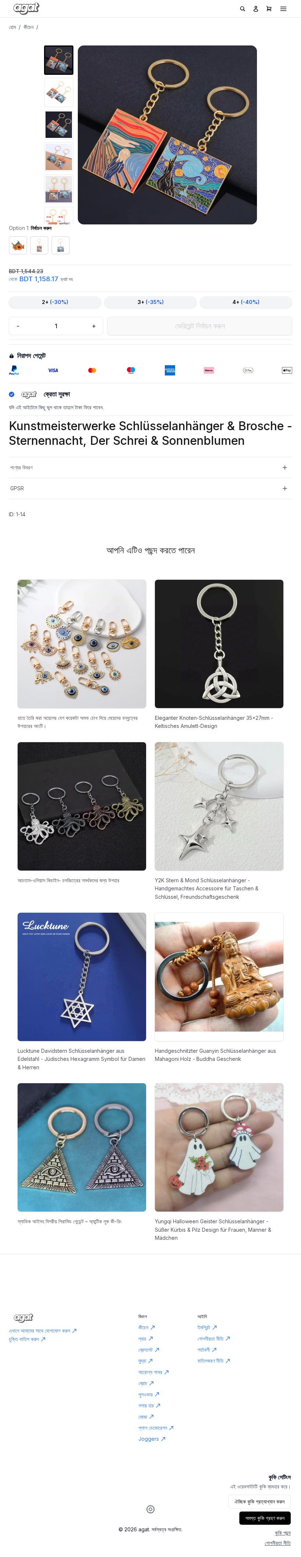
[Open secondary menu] (283, 9)
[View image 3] (58, 124)
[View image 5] (58, 189)
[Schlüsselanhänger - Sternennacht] (60, 245)
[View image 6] (58, 221)
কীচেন (28, 27)
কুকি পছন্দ (283, 1532)
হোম (12, 27)
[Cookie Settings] (150, 1509)
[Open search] (243, 9)
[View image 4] (58, 157)
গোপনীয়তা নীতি (278, 1543)
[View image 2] (58, 92)
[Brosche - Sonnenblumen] (18, 245)
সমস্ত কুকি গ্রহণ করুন (265, 1518)
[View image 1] (58, 60)
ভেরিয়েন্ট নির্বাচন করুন (200, 326)
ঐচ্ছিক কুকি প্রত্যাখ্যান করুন (259, 1501)
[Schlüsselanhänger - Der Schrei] (39, 245)
